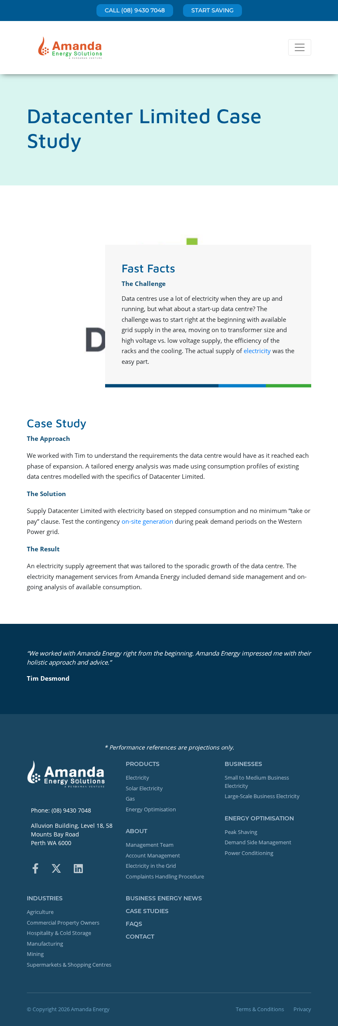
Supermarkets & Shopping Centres (69, 964)
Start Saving (212, 10)
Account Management (153, 855)
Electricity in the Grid (151, 865)
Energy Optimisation (151, 809)
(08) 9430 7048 (71, 810)
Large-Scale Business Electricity (262, 796)
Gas (130, 798)
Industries (45, 898)
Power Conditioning (249, 853)
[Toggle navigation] (299, 47)
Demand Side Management (258, 842)
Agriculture (40, 912)
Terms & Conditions (260, 1009)
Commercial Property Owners (63, 922)
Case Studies (147, 911)
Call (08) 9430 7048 (135, 10)
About (136, 831)
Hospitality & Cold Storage (59, 933)
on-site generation (147, 521)
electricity (257, 351)
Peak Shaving (241, 832)
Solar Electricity (144, 788)
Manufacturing (45, 943)
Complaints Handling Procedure (165, 876)
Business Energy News (164, 898)
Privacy (302, 1009)
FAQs (134, 924)
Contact (140, 936)
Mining (35, 954)
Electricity (137, 777)
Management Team (150, 844)
